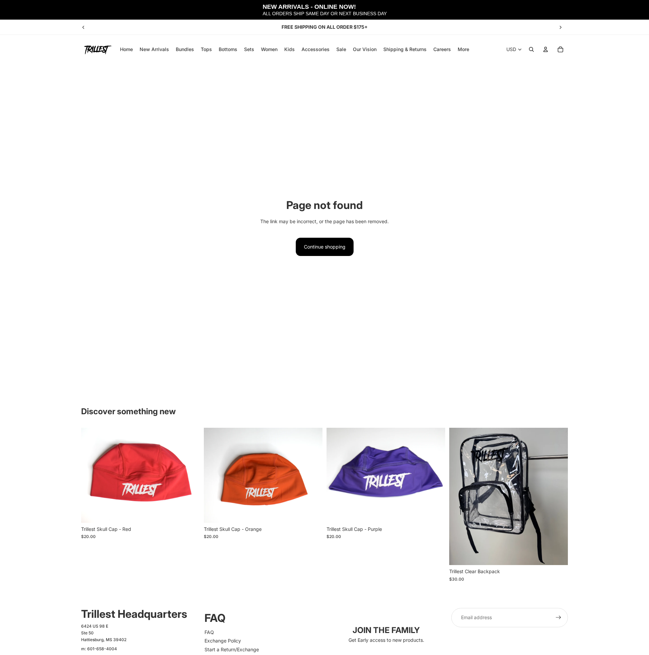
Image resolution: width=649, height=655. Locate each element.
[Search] (531, 49)
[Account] (545, 49)
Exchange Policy (223, 641)
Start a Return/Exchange (232, 649)
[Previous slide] (83, 27)
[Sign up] (558, 617)
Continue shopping (324, 247)
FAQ (209, 632)
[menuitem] (463, 49)
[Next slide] (560, 27)
